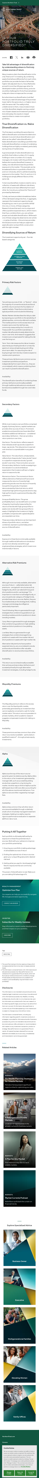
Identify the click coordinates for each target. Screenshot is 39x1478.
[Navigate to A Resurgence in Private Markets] (20, 1111)
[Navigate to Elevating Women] (20, 1364)
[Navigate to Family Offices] (20, 1403)
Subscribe (7, 935)
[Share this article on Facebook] (11, 57)
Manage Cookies (9, 1473)
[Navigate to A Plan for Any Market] (20, 1149)
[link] (20, 1072)
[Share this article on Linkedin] (22, 57)
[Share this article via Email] (28, 58)
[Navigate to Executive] (20, 1286)
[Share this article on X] (17, 57)
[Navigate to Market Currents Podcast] (20, 1188)
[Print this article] (33, 57)
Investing (7, 954)
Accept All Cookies (31, 1473)
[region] (19, 1461)
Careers (5, 1442)
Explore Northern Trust (9, 2)
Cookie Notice (25, 1466)
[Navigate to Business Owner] (20, 1248)
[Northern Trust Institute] (13, 9)
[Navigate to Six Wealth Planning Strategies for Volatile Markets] (20, 1072)
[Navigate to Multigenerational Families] (20, 1325)
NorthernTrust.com (8, 1436)
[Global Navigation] (18, 3)
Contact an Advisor (11, 903)
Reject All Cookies (20, 1473)
